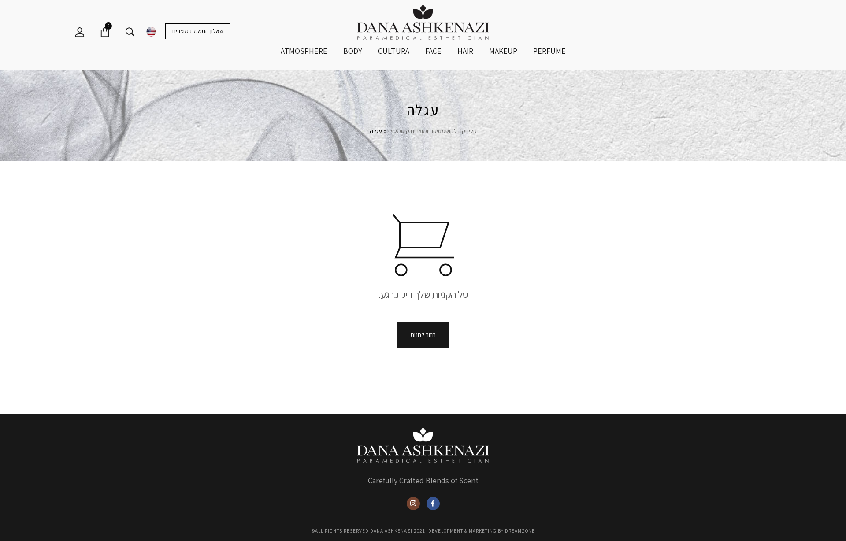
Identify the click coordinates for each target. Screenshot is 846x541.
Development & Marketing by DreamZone (481, 531)
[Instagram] (413, 503)
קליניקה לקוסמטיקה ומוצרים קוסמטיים (432, 131)
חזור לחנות (423, 335)
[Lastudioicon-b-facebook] (433, 503)
